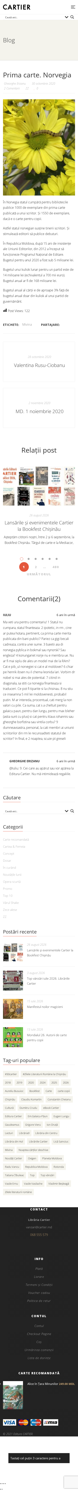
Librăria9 (24, 1133)
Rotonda (59, 1167)
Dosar (7, 861)
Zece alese (10, 910)
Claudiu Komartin (31, 1099)
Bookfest (34, 1091)
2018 (8, 1082)
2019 (19, 1082)
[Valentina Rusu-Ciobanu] (39, 362)
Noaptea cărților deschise (33, 1150)
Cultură (9, 1108)
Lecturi (9, 1133)
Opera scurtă (12, 882)
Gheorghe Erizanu (24, 761)
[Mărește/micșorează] (0, 1483)
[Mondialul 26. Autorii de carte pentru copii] (13, 1037)
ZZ (27, 88)
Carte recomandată (16, 839)
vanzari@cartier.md (39, 1227)
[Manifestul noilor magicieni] (13, 1009)
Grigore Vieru (33, 1124)
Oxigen (32, 1158)
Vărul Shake (11, 903)
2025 (54, 1082)
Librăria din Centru (46, 1133)
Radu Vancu (12, 1167)
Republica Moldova (36, 1167)
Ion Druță (52, 1124)
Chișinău (10, 1099)
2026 (66, 1082)
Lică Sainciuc (61, 1141)
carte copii (64, 1091)
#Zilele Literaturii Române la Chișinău (44, 1074)
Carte (49, 1091)
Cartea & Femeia (14, 846)
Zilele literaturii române (18, 1192)
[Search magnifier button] (72, 17)
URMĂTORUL (39, 574)
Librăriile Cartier (38, 1141)
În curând (9, 868)
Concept (8, 853)
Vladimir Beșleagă (58, 1183)
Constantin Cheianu (59, 1099)
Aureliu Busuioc (14, 1091)
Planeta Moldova (52, 1158)
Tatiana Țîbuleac (14, 1175)
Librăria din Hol (14, 1141)
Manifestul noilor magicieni (45, 1007)
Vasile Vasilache (33, 1183)
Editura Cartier (13, 1116)
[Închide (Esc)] (5, 1483)
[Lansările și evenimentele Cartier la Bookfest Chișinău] (39, 486)
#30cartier (11, 1074)
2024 (42, 1082)
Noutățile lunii (12, 875)
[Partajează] (3, 1483)
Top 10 (8, 896)
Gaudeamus (12, 1124)
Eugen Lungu (61, 1116)
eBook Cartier (51, 1108)
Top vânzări (47, 1175)
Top (32, 1175)
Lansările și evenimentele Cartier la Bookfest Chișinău (39, 525)
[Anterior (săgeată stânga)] (0, 1489)
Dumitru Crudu (28, 1108)
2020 (31, 1082)
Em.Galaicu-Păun (38, 1116)
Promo (7, 889)
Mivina (27, 324)
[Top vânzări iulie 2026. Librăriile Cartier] (13, 981)
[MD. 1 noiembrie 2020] (39, 408)
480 (55, 567)
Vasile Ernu (11, 1183)
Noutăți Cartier (13, 1158)
